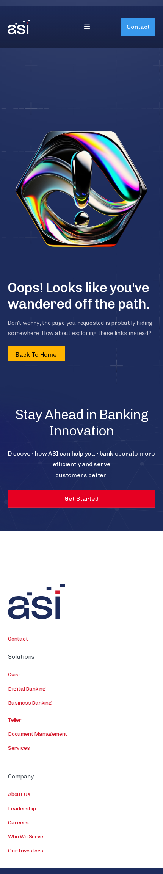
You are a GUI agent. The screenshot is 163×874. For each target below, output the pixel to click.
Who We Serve (25, 836)
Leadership (22, 808)
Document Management (37, 734)
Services (19, 748)
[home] (30, 27)
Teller (15, 720)
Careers (18, 822)
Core (14, 674)
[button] (87, 27)
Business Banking (30, 703)
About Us (19, 794)
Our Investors (25, 850)
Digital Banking (27, 689)
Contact (138, 26)
